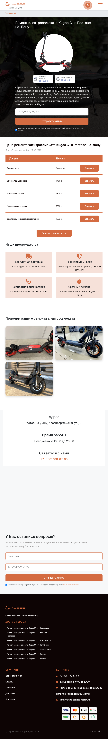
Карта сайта (96, 731)
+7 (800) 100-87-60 (54, 459)
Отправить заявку (52, 121)
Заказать (89, 168)
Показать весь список (54, 233)
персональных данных (70, 585)
